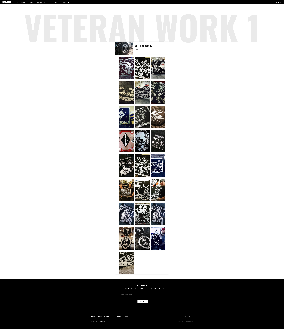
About (16, 2)
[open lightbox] (126, 68)
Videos (106, 316)
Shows (39, 2)
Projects (24, 2)
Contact (55, 2)
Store (113, 316)
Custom (137, 49)
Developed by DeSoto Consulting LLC (98, 321)
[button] (64, 2)
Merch (32, 2)
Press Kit (129, 316)
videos (46, 2)
